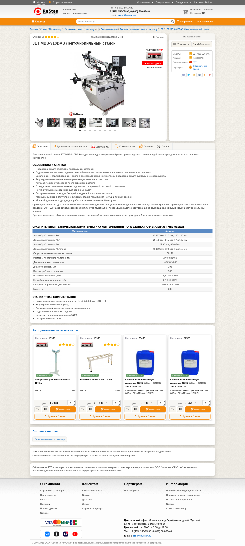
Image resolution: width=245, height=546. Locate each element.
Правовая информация (179, 499)
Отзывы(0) (38, 36)
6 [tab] (106, 131)
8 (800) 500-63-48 (140, 11)
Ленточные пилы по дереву (50, 439)
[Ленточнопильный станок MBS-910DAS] (98, 83)
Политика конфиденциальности (183, 490)
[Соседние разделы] (96, 29)
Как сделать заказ (92, 490)
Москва (41, 2)
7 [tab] (110, 131)
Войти (208, 2)
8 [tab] (116, 131)
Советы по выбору (176, 508)
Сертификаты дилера (52, 490)
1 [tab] (80, 131)
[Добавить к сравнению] (45, 409)
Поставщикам (131, 490)
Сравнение (206, 21)
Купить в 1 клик (56, 416)
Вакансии (45, 504)
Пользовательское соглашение (183, 495)
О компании (144, 2)
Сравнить (183, 44)
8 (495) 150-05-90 (119, 11)
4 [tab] (96, 131)
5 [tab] (100, 131)
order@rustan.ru (142, 535)
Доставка (87, 499)
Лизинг (86, 504)
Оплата (86, 495)
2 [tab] (86, 131)
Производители (48, 508)
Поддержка (182, 2)
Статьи (170, 504)
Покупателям (163, 2)
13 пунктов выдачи (62, 2)
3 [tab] (90, 131)
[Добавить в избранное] (37, 409)
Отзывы (44, 513)
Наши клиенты (48, 495)
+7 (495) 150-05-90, (141, 531)
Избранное (186, 21)
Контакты (199, 2)
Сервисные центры (92, 508)
